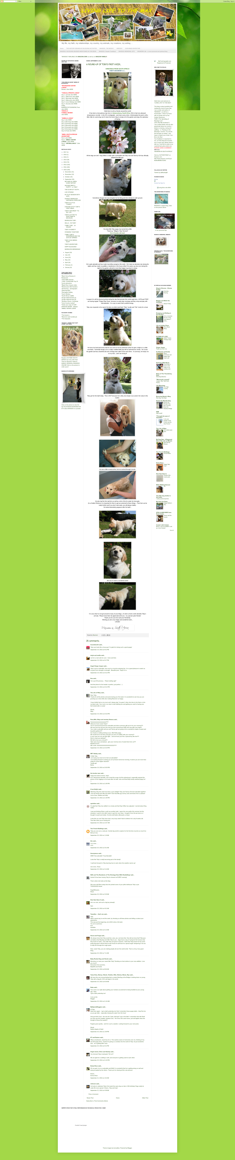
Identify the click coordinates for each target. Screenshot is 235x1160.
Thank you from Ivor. (161, 349)
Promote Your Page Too (159, 183)
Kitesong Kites (66, 290)
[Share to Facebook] (108, 635)
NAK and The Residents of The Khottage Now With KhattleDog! (110, 875)
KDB (157, 411)
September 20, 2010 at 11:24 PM (100, 1060)
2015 (65, 157)
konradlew (117, 1148)
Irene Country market (68, 303)
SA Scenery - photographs (69, 288)
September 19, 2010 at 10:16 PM (100, 714)
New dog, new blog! (161, 398)
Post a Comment (93, 1094)
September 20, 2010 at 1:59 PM (99, 1031)
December (68, 172)
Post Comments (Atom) (101, 1101)
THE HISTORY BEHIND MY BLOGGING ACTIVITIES (81, 48)
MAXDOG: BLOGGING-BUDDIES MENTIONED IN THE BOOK (78, 51)
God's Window (66, 294)
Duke (92, 987)
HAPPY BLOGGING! (71, 246)
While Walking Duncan (163, 485)
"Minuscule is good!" (163, 379)
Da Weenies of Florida (163, 351)
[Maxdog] (155, 181)
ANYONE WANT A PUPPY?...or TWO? (71, 186)
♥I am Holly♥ (94, 789)
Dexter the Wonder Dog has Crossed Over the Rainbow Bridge (168, 405)
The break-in (65, 315)
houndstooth (94, 644)
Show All (171, 530)
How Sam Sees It (95, 900)
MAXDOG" (158, 112)
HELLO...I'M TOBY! (70, 223)
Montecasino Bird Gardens (69, 287)
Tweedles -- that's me (97, 914)
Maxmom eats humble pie (69, 317)
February (68, 265)
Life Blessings (160, 385)
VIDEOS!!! (119, 48)
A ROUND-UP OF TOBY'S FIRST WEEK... (72, 207)
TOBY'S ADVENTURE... (71, 244)
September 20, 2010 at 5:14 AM (99, 930)
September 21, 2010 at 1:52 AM (99, 1078)
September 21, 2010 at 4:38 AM (99, 1090)
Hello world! (159, 413)
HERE (71, 89)
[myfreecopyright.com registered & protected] (163, 63)
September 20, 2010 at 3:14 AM (99, 869)
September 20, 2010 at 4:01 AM (99, 908)
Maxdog (156, 179)
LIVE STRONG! (69, 192)
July (66, 255)
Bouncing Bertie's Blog (163, 396)
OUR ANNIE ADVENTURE (132, 48)
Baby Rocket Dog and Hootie (99, 959)
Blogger (130, 1148)
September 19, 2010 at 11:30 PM (100, 798)
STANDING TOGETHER (72, 232)
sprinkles (93, 803)
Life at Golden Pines (162, 325)
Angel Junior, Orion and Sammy (100, 1051)
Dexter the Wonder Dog (163, 400)
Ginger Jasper (160, 347)
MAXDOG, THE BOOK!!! (107, 48)
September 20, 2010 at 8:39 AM (99, 981)
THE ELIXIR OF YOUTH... (72, 189)
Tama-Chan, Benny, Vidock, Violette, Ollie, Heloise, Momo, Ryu (110, 975)
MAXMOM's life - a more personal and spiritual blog (152, 51)
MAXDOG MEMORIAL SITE (127, 51)
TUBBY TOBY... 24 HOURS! (70, 226)
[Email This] (102, 635)
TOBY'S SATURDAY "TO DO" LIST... (72, 211)
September (68, 179)
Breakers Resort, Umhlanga (70, 301)
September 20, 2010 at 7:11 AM (99, 953)
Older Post (145, 1098)
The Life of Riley (95, 692)
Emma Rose (94, 1066)
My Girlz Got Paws (162, 501)
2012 (65, 164)
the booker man (95, 773)
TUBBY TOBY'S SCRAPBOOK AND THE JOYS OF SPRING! (72, 236)
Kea (91, 678)
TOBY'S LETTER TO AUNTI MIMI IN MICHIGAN (71, 216)
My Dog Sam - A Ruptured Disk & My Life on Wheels (164, 440)
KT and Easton (95, 1037)
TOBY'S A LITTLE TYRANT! (70, 203)
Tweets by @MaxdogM (161, 172)
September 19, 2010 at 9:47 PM (99, 660)
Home (62, 48)
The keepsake (66, 318)
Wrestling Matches (161, 376)
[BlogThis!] (104, 635)
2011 (65, 167)
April (66, 262)
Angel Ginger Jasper (96, 666)
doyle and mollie (95, 655)
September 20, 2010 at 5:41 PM (99, 1046)
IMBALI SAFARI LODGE (69, 308)
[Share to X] (106, 635)
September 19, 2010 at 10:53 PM (100, 767)
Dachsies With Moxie (162, 362)
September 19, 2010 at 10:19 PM (100, 748)
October (67, 177)
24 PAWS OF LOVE (162, 336)
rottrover (93, 1083)
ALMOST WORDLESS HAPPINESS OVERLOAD (73, 199)
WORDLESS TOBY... (71, 220)
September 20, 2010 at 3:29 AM (99, 894)
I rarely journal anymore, (162, 498)
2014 (65, 159)
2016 (65, 154)
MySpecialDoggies (96, 1007)
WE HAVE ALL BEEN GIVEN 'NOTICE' (71, 182)
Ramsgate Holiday (67, 292)
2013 (65, 162)
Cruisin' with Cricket (162, 525)
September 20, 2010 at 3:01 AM (99, 847)
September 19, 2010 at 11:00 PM (100, 783)
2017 (65, 152)
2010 (65, 169)
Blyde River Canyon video (69, 285)
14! (164, 486)
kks (91, 841)
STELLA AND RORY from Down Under (163, 513)
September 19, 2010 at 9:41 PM (99, 649)
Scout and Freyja (95, 935)
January (67, 267)
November (68, 174)
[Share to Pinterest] (109, 635)
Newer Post (90, 1098)
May (66, 260)
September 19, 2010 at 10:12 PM (100, 672)
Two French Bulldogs (97, 828)
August (67, 252)
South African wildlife (68, 296)
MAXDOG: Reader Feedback (107, 51)
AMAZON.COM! (82, 56)
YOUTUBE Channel (67, 279)
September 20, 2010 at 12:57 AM (100, 823)
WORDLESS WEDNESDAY (72, 249)
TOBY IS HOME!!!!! (70, 229)
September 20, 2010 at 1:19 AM (99, 835)
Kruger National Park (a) (69, 297)
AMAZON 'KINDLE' (101, 56)
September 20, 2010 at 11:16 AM (100, 1001)
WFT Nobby (94, 753)
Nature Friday (167, 303)
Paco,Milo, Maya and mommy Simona (102, 719)
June (66, 257)
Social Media (167, 453)
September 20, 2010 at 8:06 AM (99, 969)
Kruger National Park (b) (69, 299)
